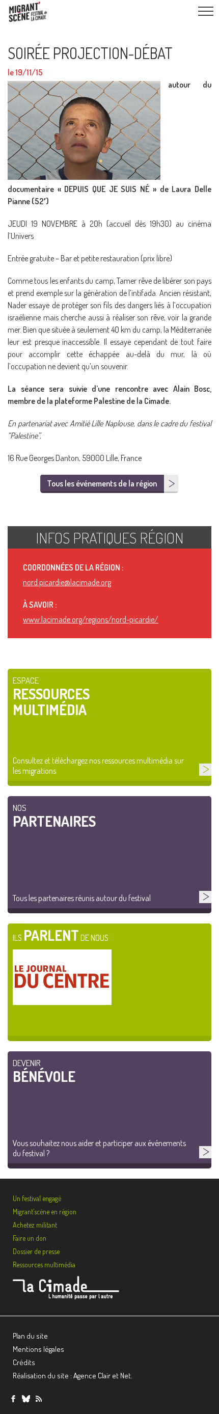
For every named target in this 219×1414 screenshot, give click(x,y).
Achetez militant (35, 1224)
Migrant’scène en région (44, 1211)
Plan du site (30, 1336)
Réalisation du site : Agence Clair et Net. (72, 1375)
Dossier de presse (36, 1251)
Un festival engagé (37, 1198)
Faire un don (29, 1238)
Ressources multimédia (44, 1264)
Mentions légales (38, 1349)
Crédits (24, 1362)
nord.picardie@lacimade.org (67, 582)
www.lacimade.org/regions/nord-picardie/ (90, 619)
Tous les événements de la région (102, 483)
